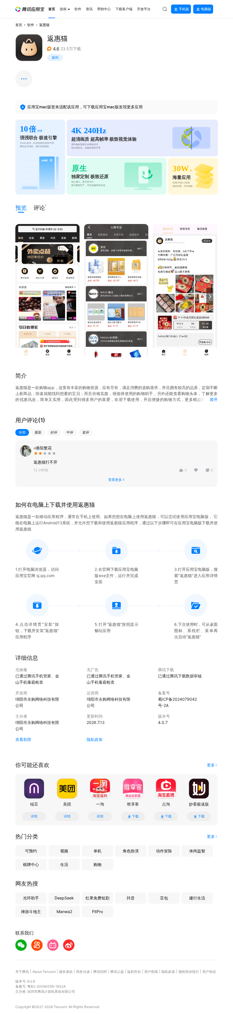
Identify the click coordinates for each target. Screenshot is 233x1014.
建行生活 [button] (197, 897)
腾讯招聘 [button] (100, 971)
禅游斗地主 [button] (31, 911)
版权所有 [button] (134, 971)
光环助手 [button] (31, 897)
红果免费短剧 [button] (97, 897)
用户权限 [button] (151, 971)
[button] (29, 9)
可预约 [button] (31, 850)
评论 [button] (39, 207)
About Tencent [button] (44, 971)
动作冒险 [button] (164, 850)
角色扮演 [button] (131, 850)
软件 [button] (30, 25)
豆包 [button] (164, 897)
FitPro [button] (97, 911)
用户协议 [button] (209, 971)
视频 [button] (64, 850)
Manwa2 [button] (64, 911)
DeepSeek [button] (64, 897)
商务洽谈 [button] (83, 971)
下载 (135, 816)
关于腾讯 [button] (22, 971)
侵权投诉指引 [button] (188, 971)
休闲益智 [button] (197, 850)
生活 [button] (64, 864)
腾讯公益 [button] (117, 971)
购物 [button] (97, 864)
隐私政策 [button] (95, 739)
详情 (34, 816)
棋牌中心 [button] (31, 864)
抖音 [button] (131, 897)
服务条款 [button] (66, 971)
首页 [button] (18, 25)
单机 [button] (97, 850)
